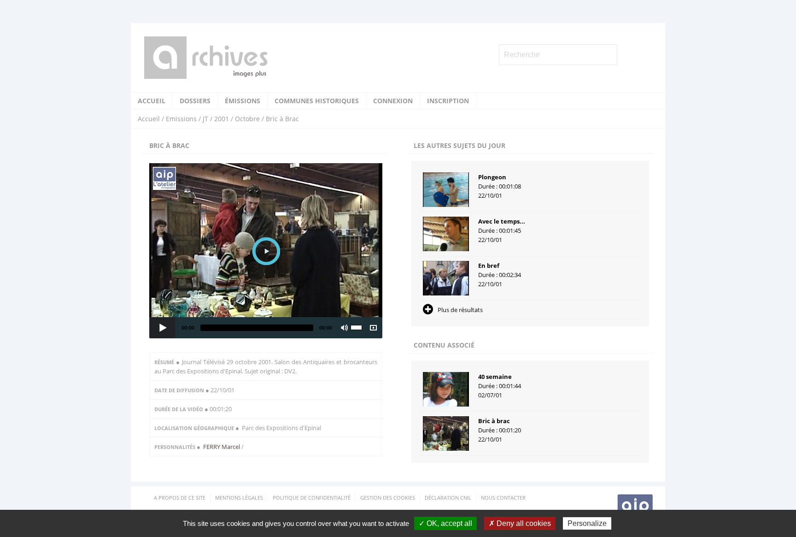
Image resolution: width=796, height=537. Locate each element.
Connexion (393, 100)
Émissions (242, 100)
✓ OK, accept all (445, 523)
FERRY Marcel (222, 447)
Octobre (247, 118)
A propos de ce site (179, 497)
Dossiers (195, 100)
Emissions (181, 118)
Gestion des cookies (387, 497)
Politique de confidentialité (312, 497)
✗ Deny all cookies (520, 523)
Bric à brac (494, 421)
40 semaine (495, 376)
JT (205, 118)
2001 (221, 118)
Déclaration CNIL (448, 497)
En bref (488, 265)
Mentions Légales (239, 497)
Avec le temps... (501, 221)
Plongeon (492, 177)
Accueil (151, 100)
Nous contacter (503, 497)
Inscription (448, 100)
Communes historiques (317, 100)
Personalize (587, 523)
